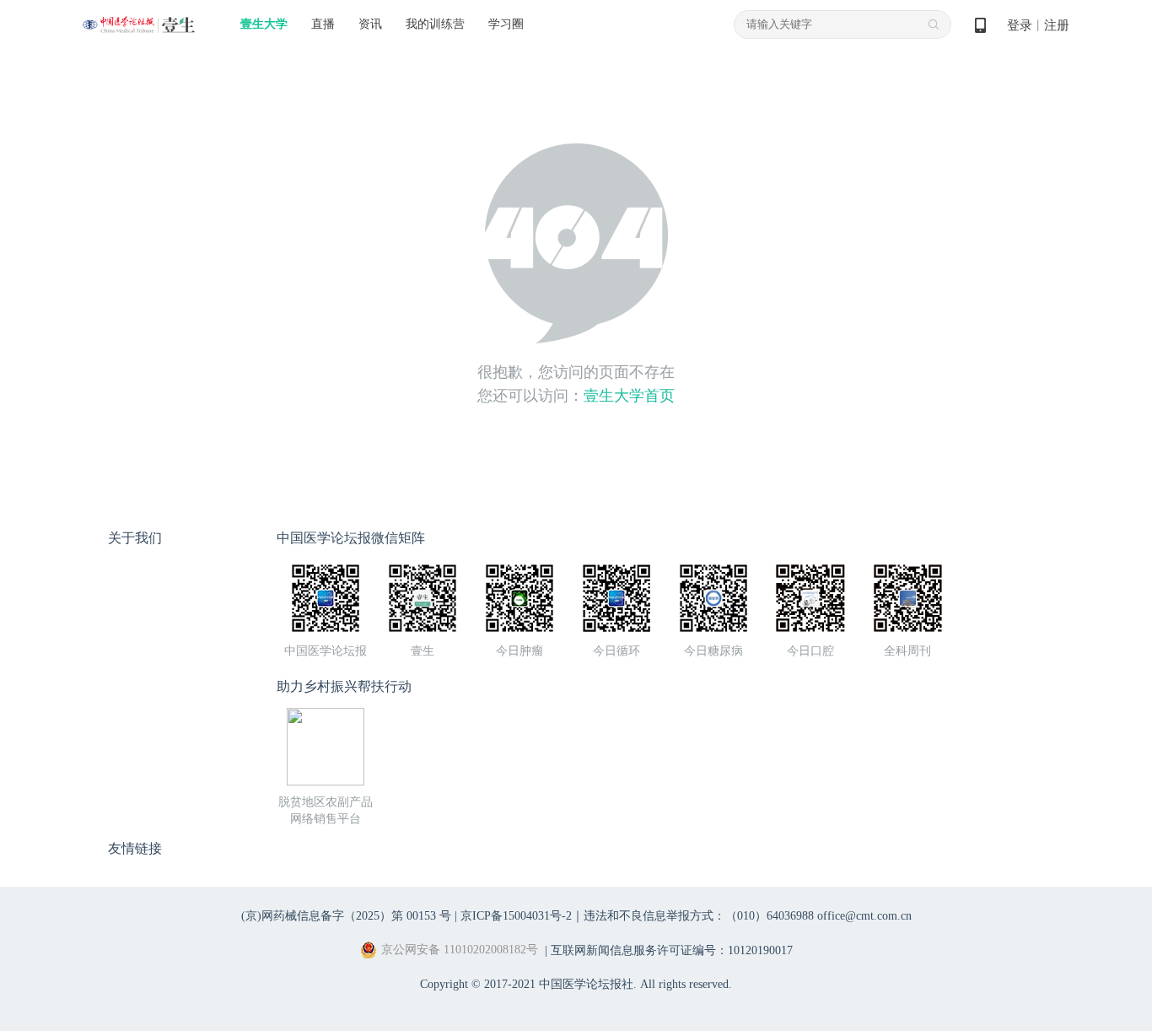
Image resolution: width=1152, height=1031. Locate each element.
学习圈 (506, 24)
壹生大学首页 (629, 395)
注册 (1056, 25)
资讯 (370, 24)
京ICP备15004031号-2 (516, 916)
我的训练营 (435, 24)
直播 (323, 24)
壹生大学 (264, 24)
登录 (1019, 25)
